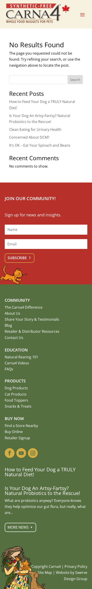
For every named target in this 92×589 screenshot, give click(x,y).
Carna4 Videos (17, 363)
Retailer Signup (17, 437)
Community (17, 300)
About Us (12, 313)
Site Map (45, 572)
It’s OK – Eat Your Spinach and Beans (39, 145)
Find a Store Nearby (21, 425)
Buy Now (14, 418)
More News (18, 527)
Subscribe (17, 257)
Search (75, 80)
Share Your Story (19, 319)
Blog (8, 325)
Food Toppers (16, 400)
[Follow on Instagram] (33, 453)
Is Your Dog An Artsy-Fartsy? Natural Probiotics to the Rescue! (42, 490)
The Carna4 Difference (23, 307)
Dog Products (16, 388)
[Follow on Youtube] (21, 453)
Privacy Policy (76, 566)
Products (15, 381)
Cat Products (16, 394)
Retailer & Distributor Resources (32, 331)
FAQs (9, 369)
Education (16, 350)
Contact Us (14, 337)
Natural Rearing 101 (21, 357)
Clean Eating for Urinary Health (35, 129)
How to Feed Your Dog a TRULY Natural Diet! (40, 472)
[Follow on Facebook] (10, 453)
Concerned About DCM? (29, 137)
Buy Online (14, 431)
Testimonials (48, 319)
